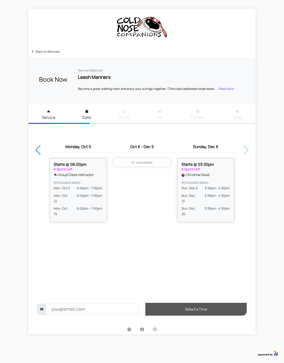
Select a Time (196, 309)
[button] (38, 150)
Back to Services (47, 51)
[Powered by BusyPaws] (268, 353)
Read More (226, 89)
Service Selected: (90, 70)
